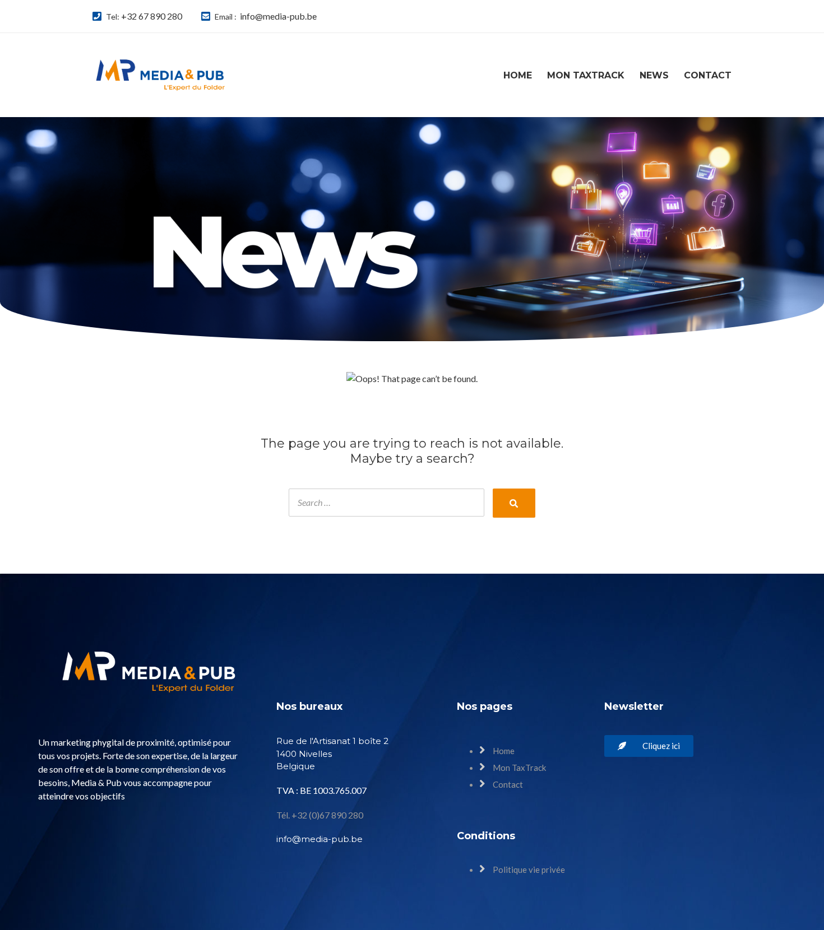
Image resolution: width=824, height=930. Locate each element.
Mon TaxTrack (585, 75)
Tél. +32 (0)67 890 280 (319, 815)
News (654, 75)
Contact (708, 75)
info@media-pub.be (278, 16)
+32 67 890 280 (151, 16)
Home (517, 75)
